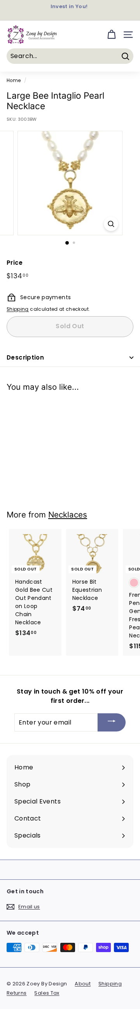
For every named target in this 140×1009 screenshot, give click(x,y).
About (83, 983)
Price (15, 263)
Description (25, 357)
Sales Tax (46, 993)
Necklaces (67, 514)
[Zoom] (111, 224)
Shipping (18, 309)
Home (14, 80)
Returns (16, 993)
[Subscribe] (112, 722)
